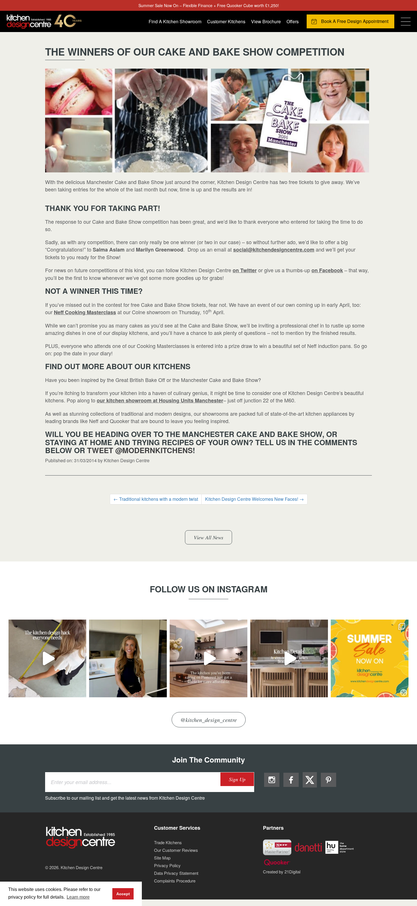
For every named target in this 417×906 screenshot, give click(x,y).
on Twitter (245, 270)
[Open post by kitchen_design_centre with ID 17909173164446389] (128, 658)
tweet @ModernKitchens (140, 450)
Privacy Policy (167, 865)
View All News (208, 537)
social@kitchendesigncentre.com (273, 249)
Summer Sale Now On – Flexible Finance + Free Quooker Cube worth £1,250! (208, 5)
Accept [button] (123, 894)
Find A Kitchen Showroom (175, 21)
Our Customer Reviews (176, 850)
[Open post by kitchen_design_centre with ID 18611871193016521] (47, 658)
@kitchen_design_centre (208, 719)
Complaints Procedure (174, 881)
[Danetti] (308, 847)
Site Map (162, 858)
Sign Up (237, 779)
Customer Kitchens (226, 21)
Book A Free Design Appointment (354, 21)
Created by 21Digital (281, 872)
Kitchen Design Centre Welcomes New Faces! (254, 499)
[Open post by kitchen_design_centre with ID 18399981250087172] (289, 658)
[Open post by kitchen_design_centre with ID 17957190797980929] (208, 658)
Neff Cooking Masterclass (85, 312)
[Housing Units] (339, 847)
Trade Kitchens (168, 842)
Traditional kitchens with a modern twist (155, 499)
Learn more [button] (78, 897)
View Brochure (266, 21)
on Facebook (327, 270)
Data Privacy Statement (176, 873)
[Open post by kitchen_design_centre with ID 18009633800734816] (369, 658)
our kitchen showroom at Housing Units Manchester (160, 400)
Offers (293, 21)
